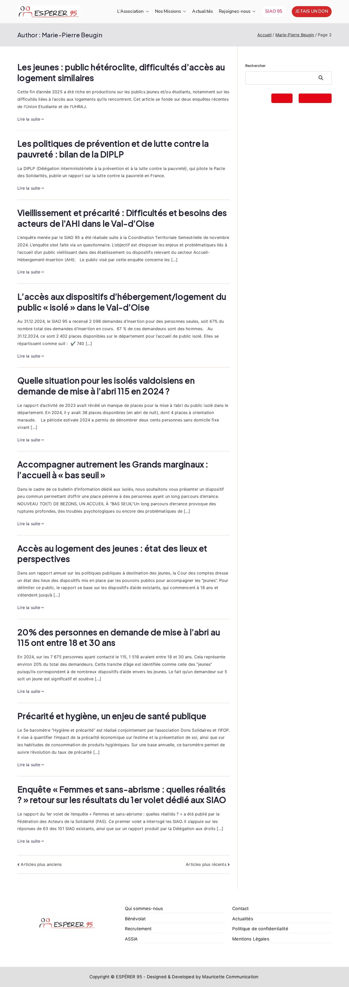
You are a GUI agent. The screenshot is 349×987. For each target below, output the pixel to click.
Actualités (202, 11)
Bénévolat (135, 918)
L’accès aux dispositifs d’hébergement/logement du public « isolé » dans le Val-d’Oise (121, 301)
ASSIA (131, 939)
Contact (240, 908)
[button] (146, 12)
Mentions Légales (250, 939)
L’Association (130, 11)
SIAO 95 (273, 11)
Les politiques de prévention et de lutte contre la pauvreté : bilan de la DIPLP (113, 148)
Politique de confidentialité (260, 928)
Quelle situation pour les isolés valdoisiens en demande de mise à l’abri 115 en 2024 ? (106, 385)
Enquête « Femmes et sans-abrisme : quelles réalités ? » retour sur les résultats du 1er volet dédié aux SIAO (121, 794)
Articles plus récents (206, 864)
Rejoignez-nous (234, 11)
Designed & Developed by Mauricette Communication (202, 976)
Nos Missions (168, 11)
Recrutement (138, 928)
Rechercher (255, 65)
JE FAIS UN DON (311, 11)
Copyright (99, 976)
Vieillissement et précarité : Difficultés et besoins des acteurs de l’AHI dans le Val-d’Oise (122, 218)
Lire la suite (28, 119)
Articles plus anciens (41, 864)
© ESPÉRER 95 (126, 976)
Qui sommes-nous (144, 908)
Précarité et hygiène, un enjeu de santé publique (111, 716)
